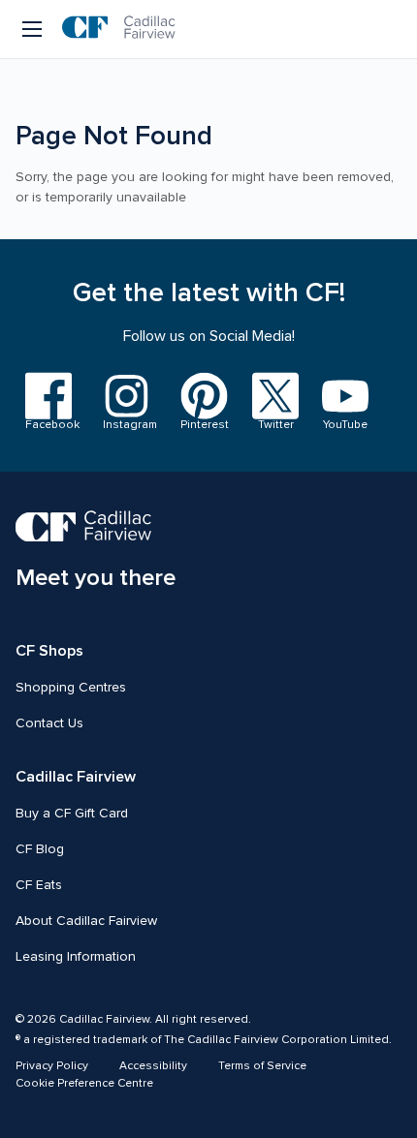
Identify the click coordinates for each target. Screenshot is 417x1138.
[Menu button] (33, 29)
